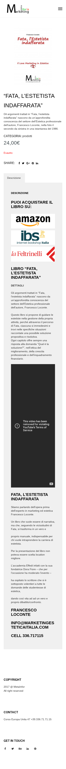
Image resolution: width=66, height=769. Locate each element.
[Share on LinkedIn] (37, 163)
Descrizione (14, 177)
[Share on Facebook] (19, 163)
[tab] (14, 178)
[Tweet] (23, 163)
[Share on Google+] (28, 163)
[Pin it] (33, 163)
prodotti (27, 136)
